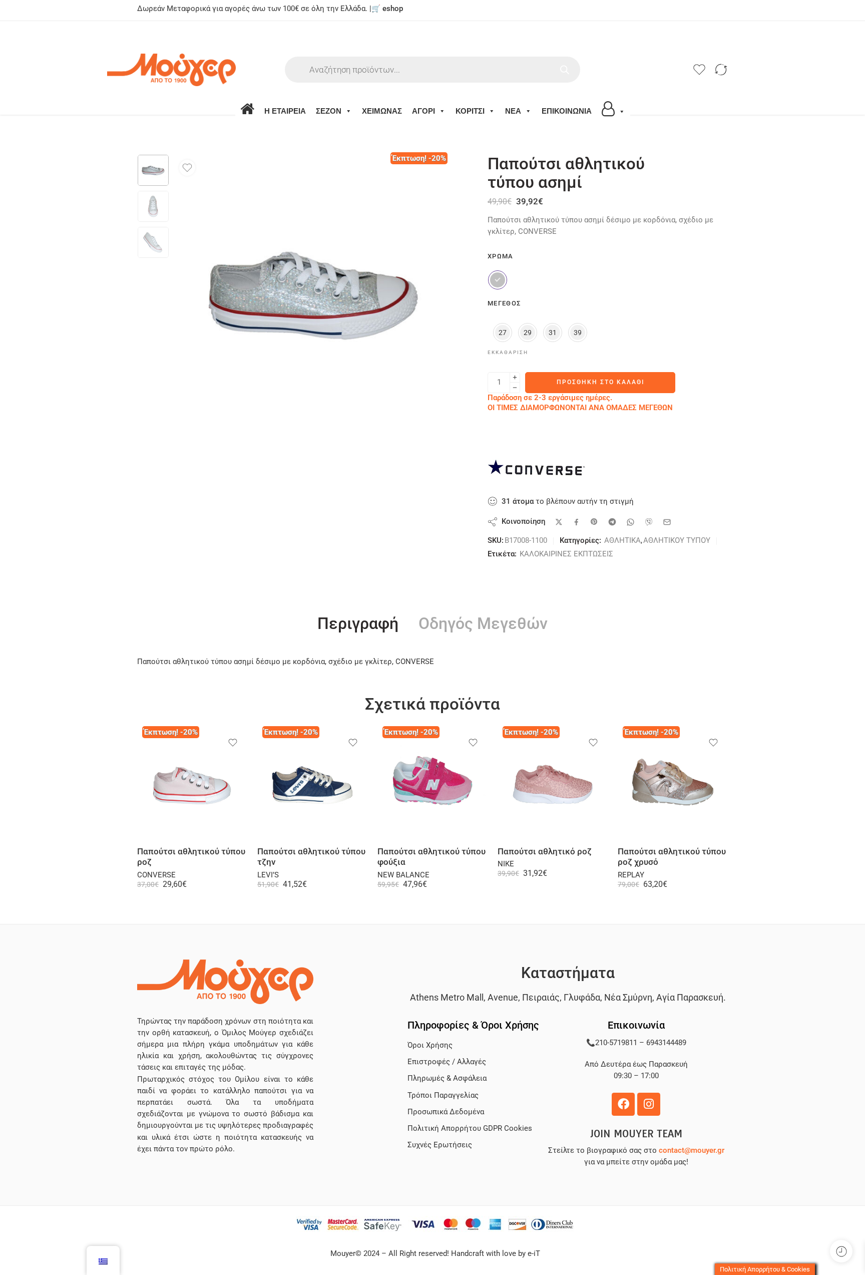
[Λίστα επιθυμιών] (187, 168)
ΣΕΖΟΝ (328, 111)
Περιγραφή (357, 624)
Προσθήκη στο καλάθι (600, 382)
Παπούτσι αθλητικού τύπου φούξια (431, 857)
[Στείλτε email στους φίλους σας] (667, 522)
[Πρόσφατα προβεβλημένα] (841, 1251)
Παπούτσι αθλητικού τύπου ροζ (191, 857)
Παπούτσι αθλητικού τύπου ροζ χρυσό (672, 857)
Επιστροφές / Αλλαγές (446, 1062)
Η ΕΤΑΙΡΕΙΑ (285, 111)
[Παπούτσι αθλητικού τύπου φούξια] (432, 784)
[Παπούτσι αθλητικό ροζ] (553, 784)
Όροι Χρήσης (430, 1045)
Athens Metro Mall (447, 997)
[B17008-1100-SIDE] (153, 170)
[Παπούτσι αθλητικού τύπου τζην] (312, 784)
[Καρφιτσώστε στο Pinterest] (594, 522)
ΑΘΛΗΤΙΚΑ (622, 540)
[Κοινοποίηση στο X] (559, 522)
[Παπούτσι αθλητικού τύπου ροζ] (192, 784)
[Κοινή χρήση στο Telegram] (612, 522)
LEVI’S (268, 875)
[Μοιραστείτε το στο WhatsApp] (630, 522)
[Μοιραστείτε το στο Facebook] (576, 522)
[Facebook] (623, 1104)
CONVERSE (156, 875)
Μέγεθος (504, 303)
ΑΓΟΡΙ (423, 111)
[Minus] (515, 388)
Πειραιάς (541, 997)
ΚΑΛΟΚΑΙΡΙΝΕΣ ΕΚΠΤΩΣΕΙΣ (566, 554)
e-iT (533, 1253)
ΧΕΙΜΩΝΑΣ (382, 111)
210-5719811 (616, 1043)
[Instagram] (648, 1104)
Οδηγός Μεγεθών (483, 624)
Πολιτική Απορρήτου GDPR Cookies (469, 1128)
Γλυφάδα (582, 997)
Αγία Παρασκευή (689, 997)
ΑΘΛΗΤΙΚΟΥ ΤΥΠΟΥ (676, 540)
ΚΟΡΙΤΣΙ (470, 111)
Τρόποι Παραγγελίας (443, 1095)
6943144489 (666, 1043)
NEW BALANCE (403, 875)
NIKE (506, 864)
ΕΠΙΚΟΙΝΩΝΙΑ (567, 111)
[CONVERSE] (538, 471)
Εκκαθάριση (508, 352)
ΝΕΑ (513, 111)
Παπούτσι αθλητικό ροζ (545, 851)
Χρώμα (501, 256)
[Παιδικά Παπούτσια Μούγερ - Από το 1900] (201, 70)
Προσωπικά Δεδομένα (445, 1112)
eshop (392, 9)
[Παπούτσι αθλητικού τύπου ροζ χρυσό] (673, 784)
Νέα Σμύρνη (628, 997)
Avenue (503, 997)
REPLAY (631, 875)
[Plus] (515, 377)
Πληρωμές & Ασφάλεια (447, 1078)
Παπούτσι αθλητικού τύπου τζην (311, 857)
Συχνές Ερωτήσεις (439, 1145)
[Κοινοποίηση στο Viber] (649, 522)
